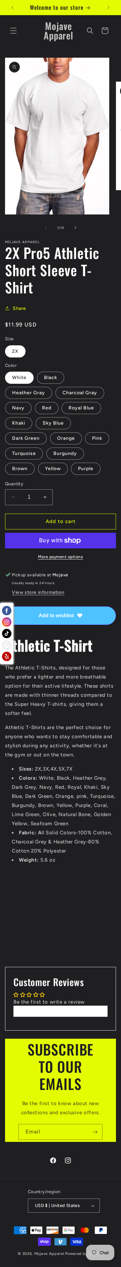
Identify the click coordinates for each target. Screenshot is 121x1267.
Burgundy (65, 453)
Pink (97, 438)
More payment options (60, 556)
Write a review (60, 1011)
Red (46, 408)
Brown (20, 468)
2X (15, 351)
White (19, 377)
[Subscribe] (94, 1132)
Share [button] (19, 308)
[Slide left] (45, 227)
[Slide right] (75, 227)
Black (50, 377)
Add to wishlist (56, 615)
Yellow (53, 468)
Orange (66, 438)
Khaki (18, 423)
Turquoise (24, 453)
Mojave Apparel (49, 1253)
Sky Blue (53, 423)
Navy (18, 408)
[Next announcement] (108, 7)
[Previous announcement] (12, 7)
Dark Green (26, 438)
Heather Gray (28, 393)
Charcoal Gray (80, 393)
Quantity (14, 483)
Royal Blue (81, 408)
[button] (13, 30)
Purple (85, 468)
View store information (38, 592)
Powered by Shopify (84, 1253)
